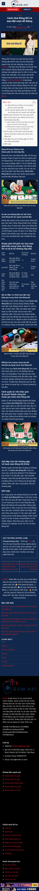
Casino (19, 15)
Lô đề (4, 657)
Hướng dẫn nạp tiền (13, 786)
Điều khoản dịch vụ (13, 839)
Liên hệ (8, 828)
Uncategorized (8, 665)
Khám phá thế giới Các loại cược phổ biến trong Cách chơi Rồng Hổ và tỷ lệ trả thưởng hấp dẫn (19, 117)
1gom (4, 96)
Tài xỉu (4, 661)
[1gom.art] (19, 3)
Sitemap (8, 853)
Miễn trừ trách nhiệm (14, 842)
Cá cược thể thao (11, 876)
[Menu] (3, 3)
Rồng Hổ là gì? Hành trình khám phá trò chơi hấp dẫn (20, 106)
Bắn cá (4, 645)
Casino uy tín (10, 879)
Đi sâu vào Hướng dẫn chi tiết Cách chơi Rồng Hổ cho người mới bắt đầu (21, 111)
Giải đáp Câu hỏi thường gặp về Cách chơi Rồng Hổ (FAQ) (18, 140)
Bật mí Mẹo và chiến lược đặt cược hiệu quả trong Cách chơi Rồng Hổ (20, 123)
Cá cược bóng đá (8, 649)
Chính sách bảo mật (13, 835)
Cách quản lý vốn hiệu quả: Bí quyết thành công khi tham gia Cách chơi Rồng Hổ (18, 133)
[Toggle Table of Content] (33, 102)
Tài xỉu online (10, 865)
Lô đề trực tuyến (11, 872)
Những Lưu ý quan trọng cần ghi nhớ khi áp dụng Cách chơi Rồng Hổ (20, 128)
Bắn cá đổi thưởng (12, 868)
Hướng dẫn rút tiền (13, 790)
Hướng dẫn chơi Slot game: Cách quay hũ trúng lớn (29, 566)
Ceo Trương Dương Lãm (22, 27)
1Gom (30, 541)
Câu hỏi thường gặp (13, 846)
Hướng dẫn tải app (12, 776)
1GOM (4, 579)
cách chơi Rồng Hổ (14, 80)
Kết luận (7, 144)
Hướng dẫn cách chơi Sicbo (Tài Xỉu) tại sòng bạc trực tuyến (10, 566)
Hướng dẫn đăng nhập (14, 783)
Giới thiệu (9, 832)
